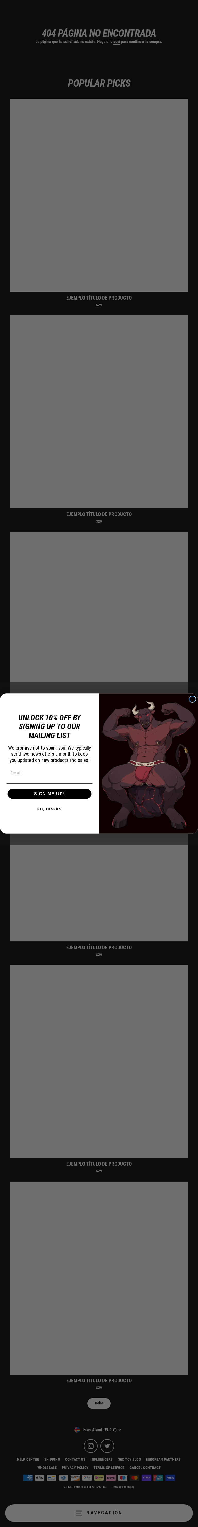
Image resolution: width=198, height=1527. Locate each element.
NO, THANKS (49, 809)
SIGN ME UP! (49, 793)
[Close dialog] (192, 699)
